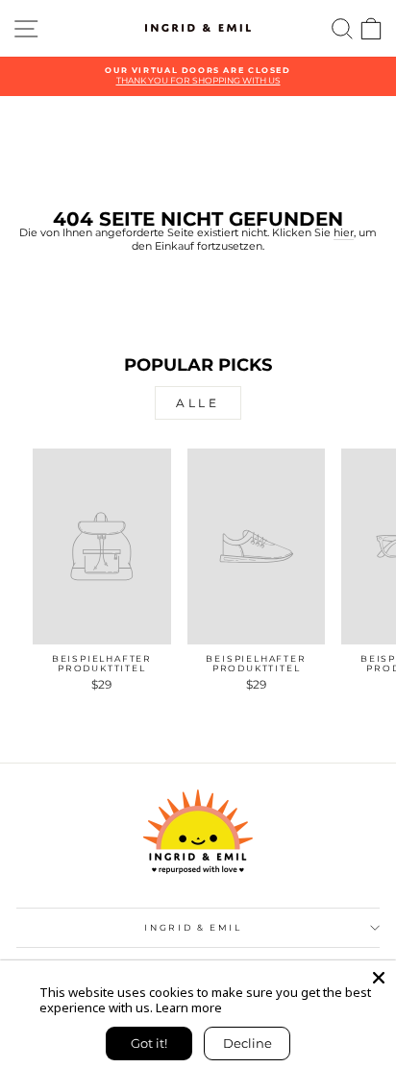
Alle (197, 403)
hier (344, 233)
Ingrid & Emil (192, 927)
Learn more (189, 1007)
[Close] (378, 977)
